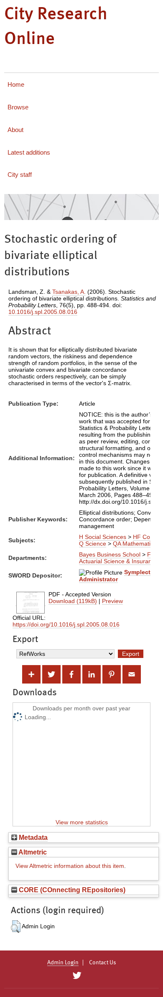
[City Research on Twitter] (76, 975)
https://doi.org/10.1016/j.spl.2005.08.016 (66, 624)
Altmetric (32, 852)
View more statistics (82, 822)
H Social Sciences (102, 536)
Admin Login (63, 963)
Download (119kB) (72, 601)
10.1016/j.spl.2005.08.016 (42, 311)
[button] (15, 926)
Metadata (32, 837)
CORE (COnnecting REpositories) (71, 889)
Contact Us (102, 963)
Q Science (92, 543)
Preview (112, 601)
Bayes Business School (109, 554)
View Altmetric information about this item (69, 865)
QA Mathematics (134, 543)
